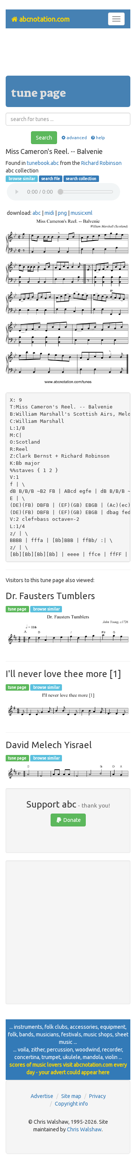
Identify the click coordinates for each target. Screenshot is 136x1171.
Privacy (97, 1096)
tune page (17, 609)
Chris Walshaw (84, 1129)
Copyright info (71, 1104)
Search (44, 138)
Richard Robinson (101, 163)
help (100, 137)
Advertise (42, 1096)
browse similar (21, 178)
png (62, 213)
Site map (71, 1096)
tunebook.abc (43, 163)
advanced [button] (76, 137)
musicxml (82, 213)
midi (49, 213)
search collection (81, 178)
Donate (71, 820)
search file (50, 178)
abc (36, 213)
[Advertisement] (68, 55)
